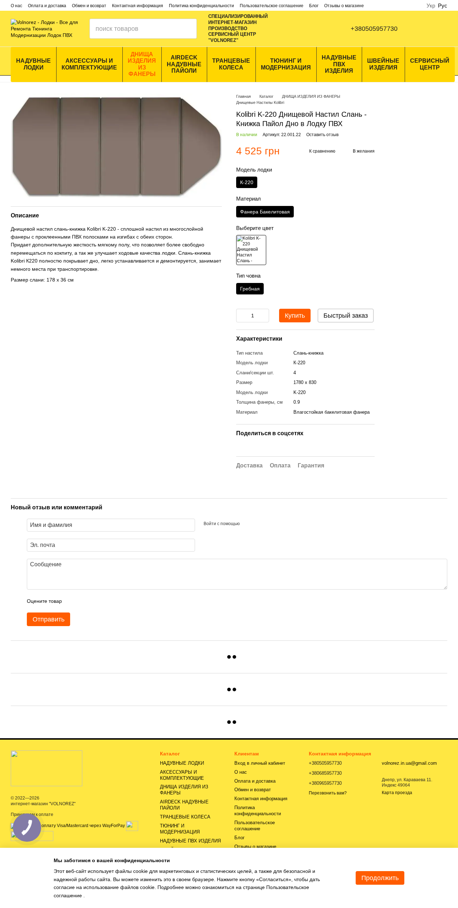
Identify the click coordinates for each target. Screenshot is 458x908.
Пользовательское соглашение (271, 5)
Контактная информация (137, 5)
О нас (16, 5)
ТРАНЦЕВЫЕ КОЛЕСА (231, 64)
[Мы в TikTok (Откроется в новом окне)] (327, 28)
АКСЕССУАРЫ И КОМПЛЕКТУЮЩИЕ (89, 64)
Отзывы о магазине (344, 5)
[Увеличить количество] (264, 315)
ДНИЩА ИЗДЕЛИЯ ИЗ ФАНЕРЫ (142, 64)
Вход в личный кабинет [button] (259, 763)
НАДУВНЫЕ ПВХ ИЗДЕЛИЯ (339, 64)
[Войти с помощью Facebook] (247, 524)
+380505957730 (374, 28)
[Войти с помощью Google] (259, 524)
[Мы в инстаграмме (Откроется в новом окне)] (299, 28)
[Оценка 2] (85, 601)
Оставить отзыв (322, 134)
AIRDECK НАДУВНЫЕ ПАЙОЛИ (184, 64)
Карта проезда (397, 792)
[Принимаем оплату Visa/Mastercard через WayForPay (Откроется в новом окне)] (68, 825)
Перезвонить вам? (328, 793)
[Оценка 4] (108, 601)
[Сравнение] (424, 28)
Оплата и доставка (47, 5)
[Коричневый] (251, 250)
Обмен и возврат (89, 5)
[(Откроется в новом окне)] (132, 825)
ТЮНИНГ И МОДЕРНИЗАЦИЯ (286, 64)
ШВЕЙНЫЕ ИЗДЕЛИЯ (383, 64)
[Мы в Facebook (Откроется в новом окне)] (285, 28)
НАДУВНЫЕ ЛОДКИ (33, 64)
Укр (431, 5)
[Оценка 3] (96, 601)
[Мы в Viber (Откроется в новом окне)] (313, 28)
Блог (313, 5)
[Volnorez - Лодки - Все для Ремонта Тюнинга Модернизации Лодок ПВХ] (46, 767)
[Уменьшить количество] (242, 315)
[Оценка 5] (119, 601)
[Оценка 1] (73, 601)
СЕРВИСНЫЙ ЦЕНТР (429, 64)
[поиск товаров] (187, 29)
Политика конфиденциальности (201, 5)
